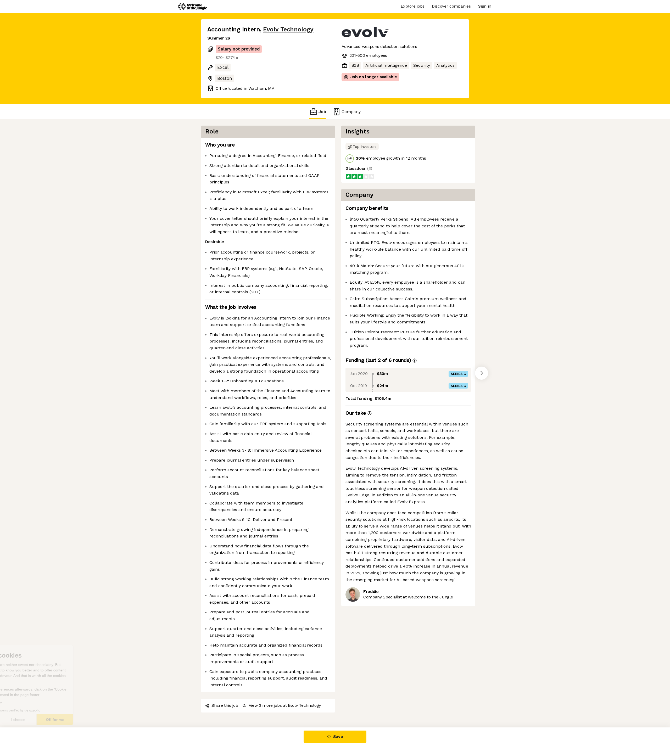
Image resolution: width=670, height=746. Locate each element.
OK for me (97, 719)
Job (322, 111)
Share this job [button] (224, 705)
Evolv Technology (285, 29)
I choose (60, 719)
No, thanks (23, 719)
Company (349, 111)
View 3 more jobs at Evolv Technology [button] (285, 705)
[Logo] (192, 6)
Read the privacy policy (27, 702)
